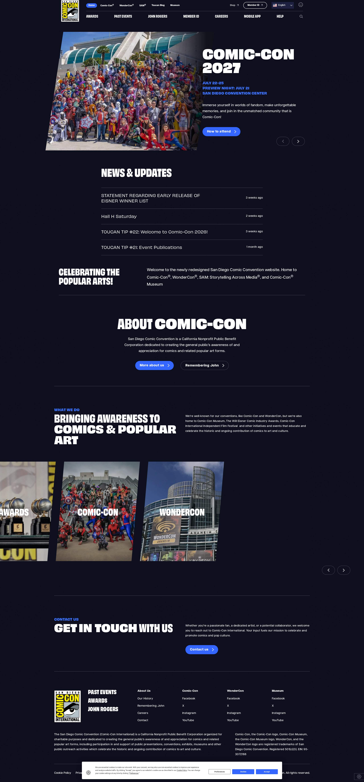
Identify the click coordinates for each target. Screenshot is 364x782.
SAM (142, 5)
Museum (175, 5)
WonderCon (126, 5)
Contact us (199, 649)
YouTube (188, 720)
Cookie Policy (62, 773)
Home (91, 5)
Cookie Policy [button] (182, 770)
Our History (145, 698)
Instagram (189, 713)
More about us (152, 365)
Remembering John (202, 365)
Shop (233, 5)
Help (280, 16)
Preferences (219, 772)
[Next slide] (298, 141)
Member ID (191, 16)
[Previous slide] (282, 141)
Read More (182, 198)
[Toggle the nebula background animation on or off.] (300, 5)
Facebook (188, 698)
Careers (221, 16)
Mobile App (252, 16)
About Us (144, 691)
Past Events (123, 16)
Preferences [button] (134, 773)
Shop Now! (216, 131)
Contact (142, 720)
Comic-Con (107, 5)
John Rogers (157, 16)
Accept (267, 772)
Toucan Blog (158, 5)
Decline (243, 772)
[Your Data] (359, 776)
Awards (92, 16)
